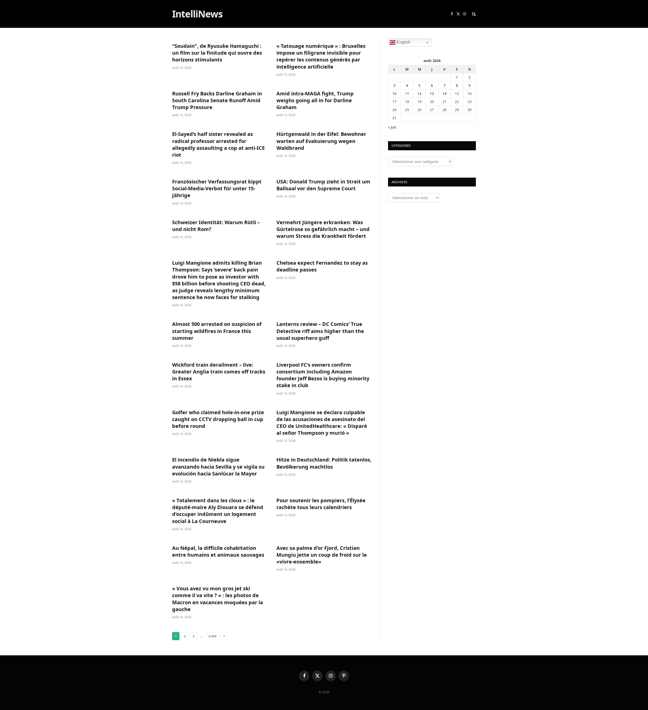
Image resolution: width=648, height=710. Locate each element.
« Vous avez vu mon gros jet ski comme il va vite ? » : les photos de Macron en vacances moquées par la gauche (217, 599)
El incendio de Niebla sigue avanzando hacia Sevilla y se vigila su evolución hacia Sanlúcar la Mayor (218, 466)
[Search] (473, 14)
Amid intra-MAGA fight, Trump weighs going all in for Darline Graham (315, 100)
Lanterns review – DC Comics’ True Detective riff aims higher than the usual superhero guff (320, 331)
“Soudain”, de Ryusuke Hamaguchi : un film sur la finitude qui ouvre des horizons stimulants (217, 53)
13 (432, 93)
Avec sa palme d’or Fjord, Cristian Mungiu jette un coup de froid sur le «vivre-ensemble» (321, 555)
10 (394, 93)
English (403, 42)
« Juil (392, 127)
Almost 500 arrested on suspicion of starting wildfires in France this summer (216, 331)
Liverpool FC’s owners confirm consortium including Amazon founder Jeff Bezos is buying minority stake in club (322, 375)
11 (407, 93)
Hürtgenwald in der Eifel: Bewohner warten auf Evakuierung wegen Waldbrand (321, 141)
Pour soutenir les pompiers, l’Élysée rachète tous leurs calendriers (321, 504)
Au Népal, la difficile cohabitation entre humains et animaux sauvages (218, 551)
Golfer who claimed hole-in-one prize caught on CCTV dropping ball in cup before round (218, 419)
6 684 (212, 636)
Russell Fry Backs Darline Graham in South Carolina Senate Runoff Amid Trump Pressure (217, 100)
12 (419, 93)
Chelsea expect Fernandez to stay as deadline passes (322, 266)
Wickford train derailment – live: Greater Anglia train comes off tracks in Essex (218, 371)
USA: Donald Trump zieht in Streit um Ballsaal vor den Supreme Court (323, 185)
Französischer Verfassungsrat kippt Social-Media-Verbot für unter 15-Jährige (216, 188)
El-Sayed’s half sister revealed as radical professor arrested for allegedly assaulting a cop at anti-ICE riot (218, 144)
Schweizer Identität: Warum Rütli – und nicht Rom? (216, 226)
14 (444, 93)
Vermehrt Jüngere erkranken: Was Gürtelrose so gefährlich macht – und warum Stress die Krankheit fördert (323, 229)
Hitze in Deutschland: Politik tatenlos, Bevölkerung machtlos (324, 463)
